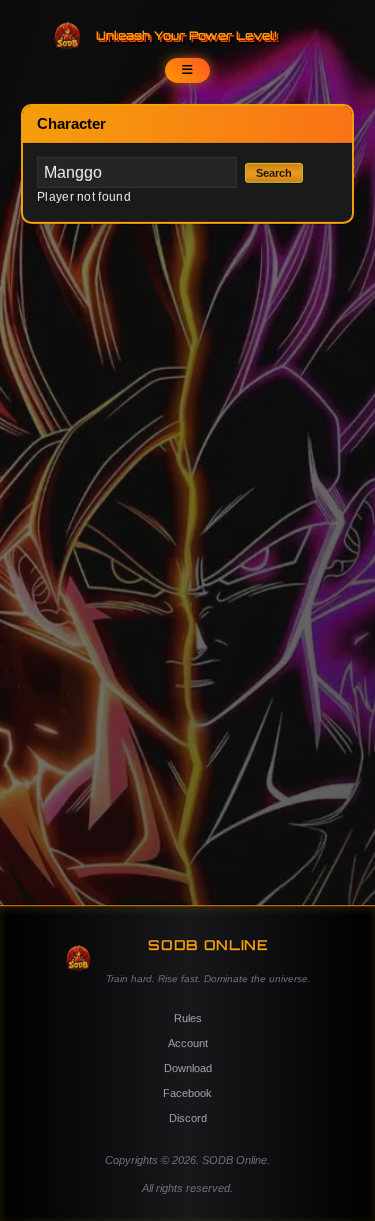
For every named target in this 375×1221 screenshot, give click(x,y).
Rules (188, 1018)
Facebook (187, 1093)
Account (188, 1043)
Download (188, 1068)
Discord (188, 1118)
